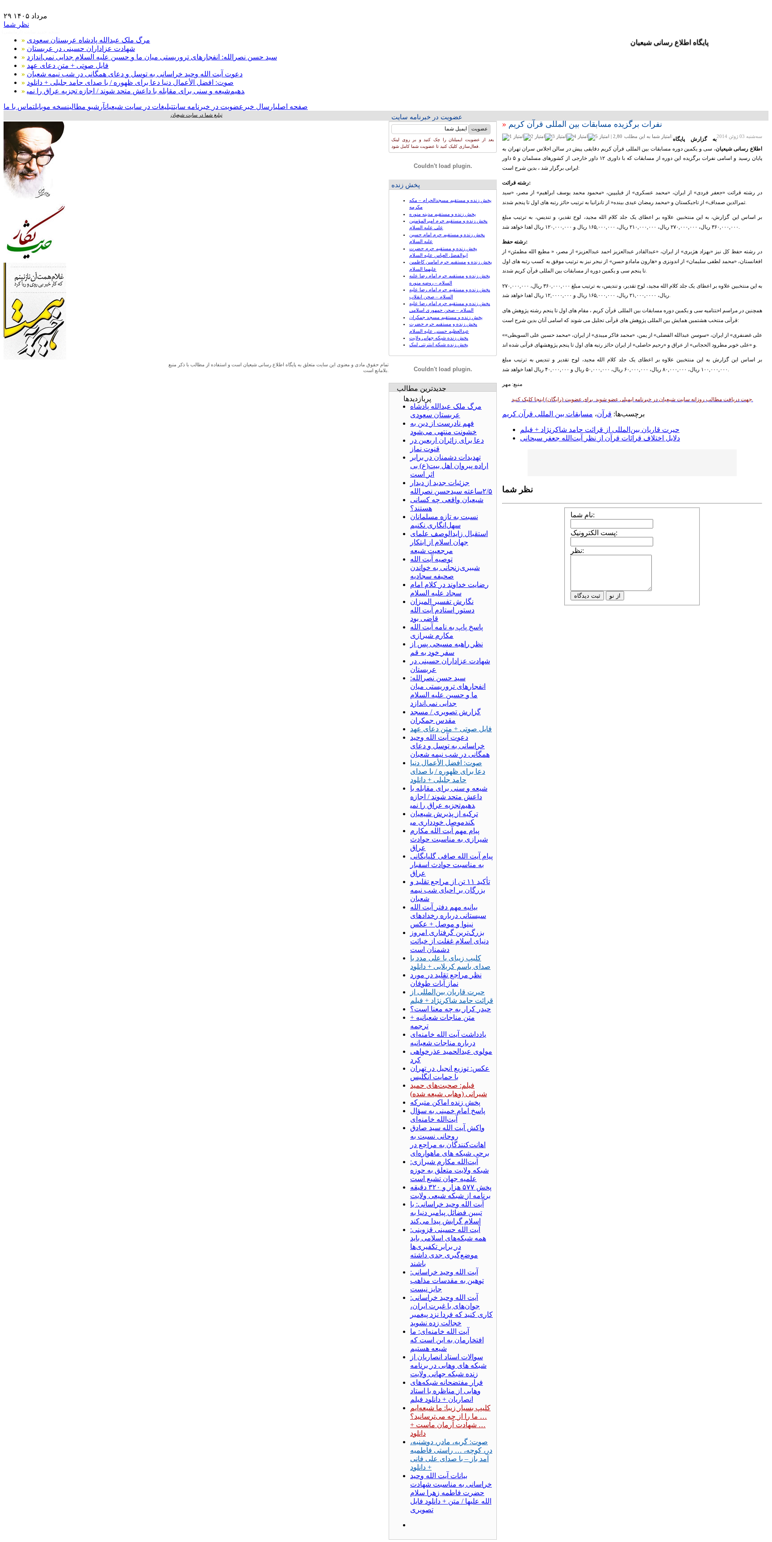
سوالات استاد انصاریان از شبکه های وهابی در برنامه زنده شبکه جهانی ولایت (448, 1365)
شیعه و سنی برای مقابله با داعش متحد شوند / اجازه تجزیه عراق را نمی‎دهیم (135, 91)
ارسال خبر (259, 106)
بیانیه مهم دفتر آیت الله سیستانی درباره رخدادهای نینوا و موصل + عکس (448, 915)
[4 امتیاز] (577, 137)
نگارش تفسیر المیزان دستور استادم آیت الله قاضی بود (442, 610)
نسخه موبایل (52, 106)
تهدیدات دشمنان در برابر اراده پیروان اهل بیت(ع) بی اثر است (449, 465)
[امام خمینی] (35, 201)
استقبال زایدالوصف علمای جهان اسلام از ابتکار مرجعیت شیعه (449, 542)
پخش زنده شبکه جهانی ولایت (438, 337)
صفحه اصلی (291, 106)
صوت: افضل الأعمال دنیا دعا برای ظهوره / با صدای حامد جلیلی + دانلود (130, 82)
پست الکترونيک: (594, 532)
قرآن (604, 414)
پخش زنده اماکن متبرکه (445, 1102)
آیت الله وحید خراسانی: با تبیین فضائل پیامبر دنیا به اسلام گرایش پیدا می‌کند (447, 1212)
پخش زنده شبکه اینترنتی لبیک (438, 344)
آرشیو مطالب (87, 106)
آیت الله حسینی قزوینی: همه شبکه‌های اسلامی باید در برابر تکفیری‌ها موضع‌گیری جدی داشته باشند (448, 1246)
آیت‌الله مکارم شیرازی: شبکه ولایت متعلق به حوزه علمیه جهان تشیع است (449, 1170)
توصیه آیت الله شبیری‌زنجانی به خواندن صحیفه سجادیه (445, 567)
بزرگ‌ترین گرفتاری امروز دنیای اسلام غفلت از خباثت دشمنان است (449, 941)
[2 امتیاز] (534, 137)
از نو (615, 595)
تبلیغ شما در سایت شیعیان (196, 114)
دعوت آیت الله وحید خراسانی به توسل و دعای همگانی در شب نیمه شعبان (135, 74)
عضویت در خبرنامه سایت (208, 106)
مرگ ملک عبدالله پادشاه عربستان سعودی (88, 40)
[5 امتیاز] (598, 137)
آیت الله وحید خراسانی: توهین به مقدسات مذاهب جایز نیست (447, 1280)
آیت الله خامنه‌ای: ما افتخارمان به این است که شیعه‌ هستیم (447, 1340)
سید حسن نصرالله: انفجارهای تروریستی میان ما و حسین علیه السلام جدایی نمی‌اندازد (152, 57)
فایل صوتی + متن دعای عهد (68, 65)
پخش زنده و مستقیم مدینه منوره (442, 214)
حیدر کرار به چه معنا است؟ (450, 1009)
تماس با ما (19, 106)
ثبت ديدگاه (587, 595)
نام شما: (583, 515)
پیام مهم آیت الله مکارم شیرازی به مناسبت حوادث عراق (449, 839)
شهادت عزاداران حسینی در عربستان (81, 48)
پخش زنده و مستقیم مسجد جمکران (445, 317)
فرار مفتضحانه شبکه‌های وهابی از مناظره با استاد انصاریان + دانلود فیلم (446, 1391)
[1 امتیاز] (513, 137)
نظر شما (16, 24)
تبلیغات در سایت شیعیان (139, 106)
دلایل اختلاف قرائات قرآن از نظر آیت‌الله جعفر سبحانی (600, 438)
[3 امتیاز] (555, 137)
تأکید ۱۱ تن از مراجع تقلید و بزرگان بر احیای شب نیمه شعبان (450, 890)
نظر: (577, 550)
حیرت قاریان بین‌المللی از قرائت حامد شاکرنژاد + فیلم (600, 429)
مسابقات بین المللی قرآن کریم (547, 414)
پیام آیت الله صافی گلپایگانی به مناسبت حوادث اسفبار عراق (451, 864)
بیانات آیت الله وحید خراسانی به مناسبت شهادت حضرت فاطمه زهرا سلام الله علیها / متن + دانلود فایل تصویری (451, 1492)
